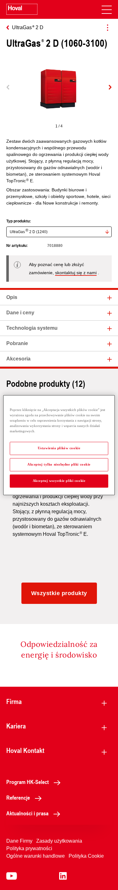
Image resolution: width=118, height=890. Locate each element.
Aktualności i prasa (27, 813)
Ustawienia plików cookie (59, 448)
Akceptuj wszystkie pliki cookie (59, 480)
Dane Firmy (19, 841)
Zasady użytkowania (59, 841)
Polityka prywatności (29, 848)
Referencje (18, 797)
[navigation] (107, 9)
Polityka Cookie (86, 856)
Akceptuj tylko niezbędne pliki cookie (59, 464)
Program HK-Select (27, 782)
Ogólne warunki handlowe (35, 856)
